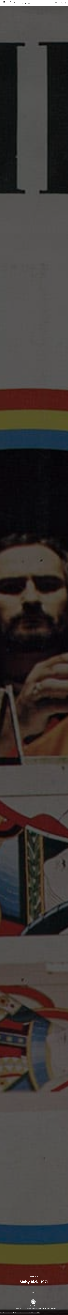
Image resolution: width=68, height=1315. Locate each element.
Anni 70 (34, 1292)
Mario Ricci (34, 1276)
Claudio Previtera (31, 1308)
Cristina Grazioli (33, 1305)
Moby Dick (53, 1308)
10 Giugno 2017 (18, 1308)
